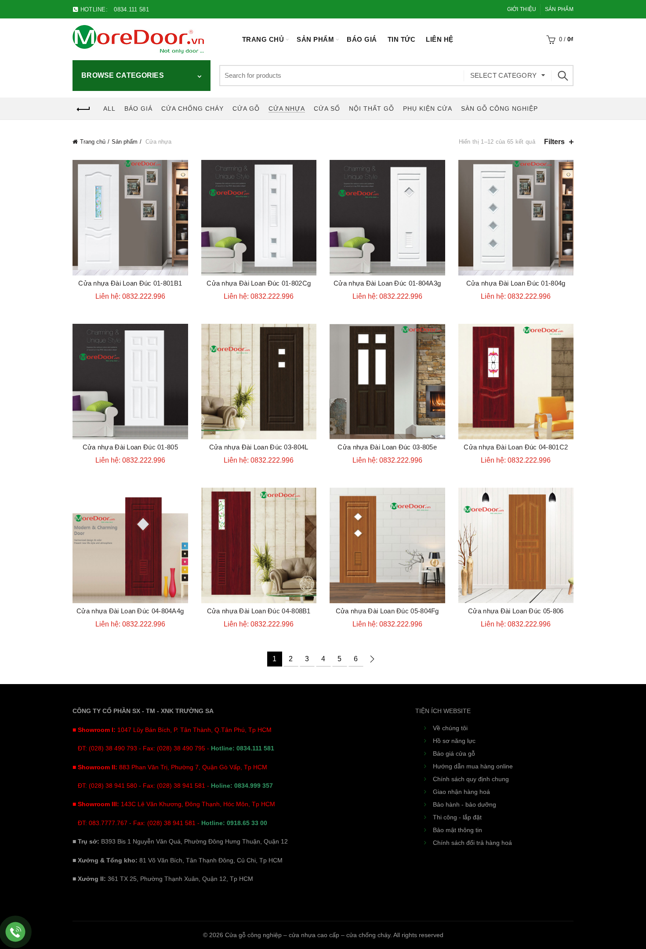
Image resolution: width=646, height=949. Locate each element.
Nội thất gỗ (371, 108)
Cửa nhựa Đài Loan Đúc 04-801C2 (516, 447)
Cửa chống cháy (192, 108)
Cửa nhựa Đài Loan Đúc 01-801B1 (130, 283)
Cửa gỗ (246, 108)
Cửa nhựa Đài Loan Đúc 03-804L (258, 447)
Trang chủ (263, 39)
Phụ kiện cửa (427, 108)
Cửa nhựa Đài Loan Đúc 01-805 (130, 447)
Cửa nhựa (287, 108)
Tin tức (402, 39)
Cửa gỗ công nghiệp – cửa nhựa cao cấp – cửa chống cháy (307, 934)
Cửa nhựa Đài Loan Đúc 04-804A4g (130, 611)
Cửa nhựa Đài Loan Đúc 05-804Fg (387, 611)
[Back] (83, 109)
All (109, 108)
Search (562, 75)
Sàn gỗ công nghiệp (499, 108)
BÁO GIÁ (362, 39)
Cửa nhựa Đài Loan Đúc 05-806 (515, 611)
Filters (554, 141)
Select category (503, 75)
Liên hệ (440, 39)
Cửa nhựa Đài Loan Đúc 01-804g (516, 283)
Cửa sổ (327, 108)
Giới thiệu (522, 9)
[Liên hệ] (15, 932)
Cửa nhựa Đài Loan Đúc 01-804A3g (387, 283)
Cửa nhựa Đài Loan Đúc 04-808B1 (259, 611)
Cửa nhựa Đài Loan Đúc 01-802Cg (259, 283)
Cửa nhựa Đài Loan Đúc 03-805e (387, 447)
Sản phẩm (559, 9)
